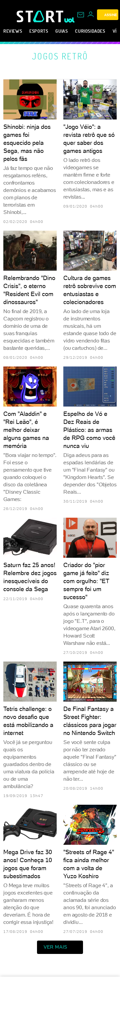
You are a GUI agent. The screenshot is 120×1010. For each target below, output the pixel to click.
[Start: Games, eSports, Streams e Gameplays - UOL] (40, 16)
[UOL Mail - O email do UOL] (81, 15)
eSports (38, 31)
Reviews (12, 31)
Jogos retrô (60, 56)
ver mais (55, 947)
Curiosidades (90, 31)
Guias (61, 31)
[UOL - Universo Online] (69, 20)
